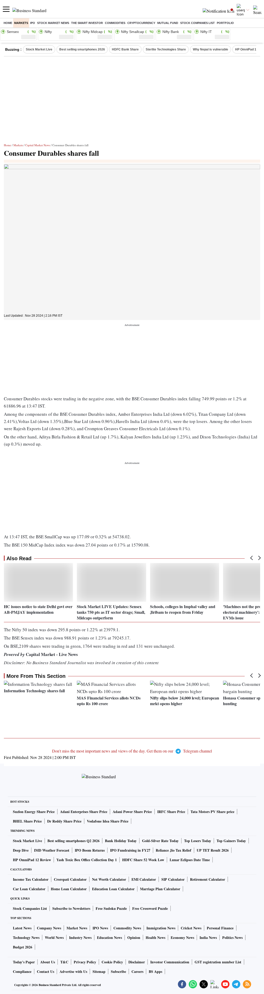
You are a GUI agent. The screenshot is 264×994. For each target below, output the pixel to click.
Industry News (80, 937)
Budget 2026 (22, 947)
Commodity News (127, 928)
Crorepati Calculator (70, 879)
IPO (32, 22)
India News (208, 937)
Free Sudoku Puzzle (111, 908)
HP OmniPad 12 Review (32, 859)
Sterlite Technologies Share (166, 49)
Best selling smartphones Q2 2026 (73, 840)
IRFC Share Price (171, 811)
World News (54, 937)
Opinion (133, 937)
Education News (109, 937)
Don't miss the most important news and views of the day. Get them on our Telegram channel (132, 751)
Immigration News (160, 928)
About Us (47, 962)
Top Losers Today (197, 840)
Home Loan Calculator (69, 889)
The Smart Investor (87, 22)
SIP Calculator (173, 879)
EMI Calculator (143, 879)
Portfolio (225, 22)
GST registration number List (218, 962)
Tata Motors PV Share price (212, 811)
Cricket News (191, 928)
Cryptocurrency (141, 22)
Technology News (26, 937)
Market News (77, 928)
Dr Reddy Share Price (64, 821)
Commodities (115, 22)
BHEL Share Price (27, 821)
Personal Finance (220, 928)
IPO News (100, 928)
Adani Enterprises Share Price (83, 811)
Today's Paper (24, 962)
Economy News (182, 937)
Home (8, 22)
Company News (49, 928)
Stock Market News (53, 22)
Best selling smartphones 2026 (82, 49)
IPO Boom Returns (90, 850)
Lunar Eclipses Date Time (190, 859)
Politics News (232, 937)
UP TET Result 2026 (213, 850)
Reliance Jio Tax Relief (173, 850)
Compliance (22, 971)
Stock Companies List (30, 908)
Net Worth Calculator (109, 879)
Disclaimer (136, 962)
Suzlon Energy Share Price (34, 811)
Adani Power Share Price (132, 811)
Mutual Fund (167, 22)
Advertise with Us (73, 971)
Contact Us (45, 971)
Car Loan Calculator (29, 889)
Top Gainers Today (231, 840)
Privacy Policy (85, 962)
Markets (21, 22)
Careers (137, 971)
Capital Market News (37, 145)
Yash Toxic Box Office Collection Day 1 (86, 859)
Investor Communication (169, 962)
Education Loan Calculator (113, 889)
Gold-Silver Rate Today (160, 840)
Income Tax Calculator (30, 879)
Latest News (22, 928)
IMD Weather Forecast (51, 850)
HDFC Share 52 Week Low (143, 859)
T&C (64, 962)
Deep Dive (21, 850)
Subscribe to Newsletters (71, 908)
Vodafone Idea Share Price (107, 821)
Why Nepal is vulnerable (210, 49)
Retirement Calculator (207, 879)
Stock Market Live (39, 49)
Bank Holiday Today (121, 840)
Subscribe (118, 971)
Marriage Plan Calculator (160, 889)
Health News (155, 937)
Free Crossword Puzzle (150, 908)
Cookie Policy (112, 962)
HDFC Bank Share (125, 49)
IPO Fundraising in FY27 (130, 850)
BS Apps (155, 971)
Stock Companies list (197, 22)
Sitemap (99, 971)
